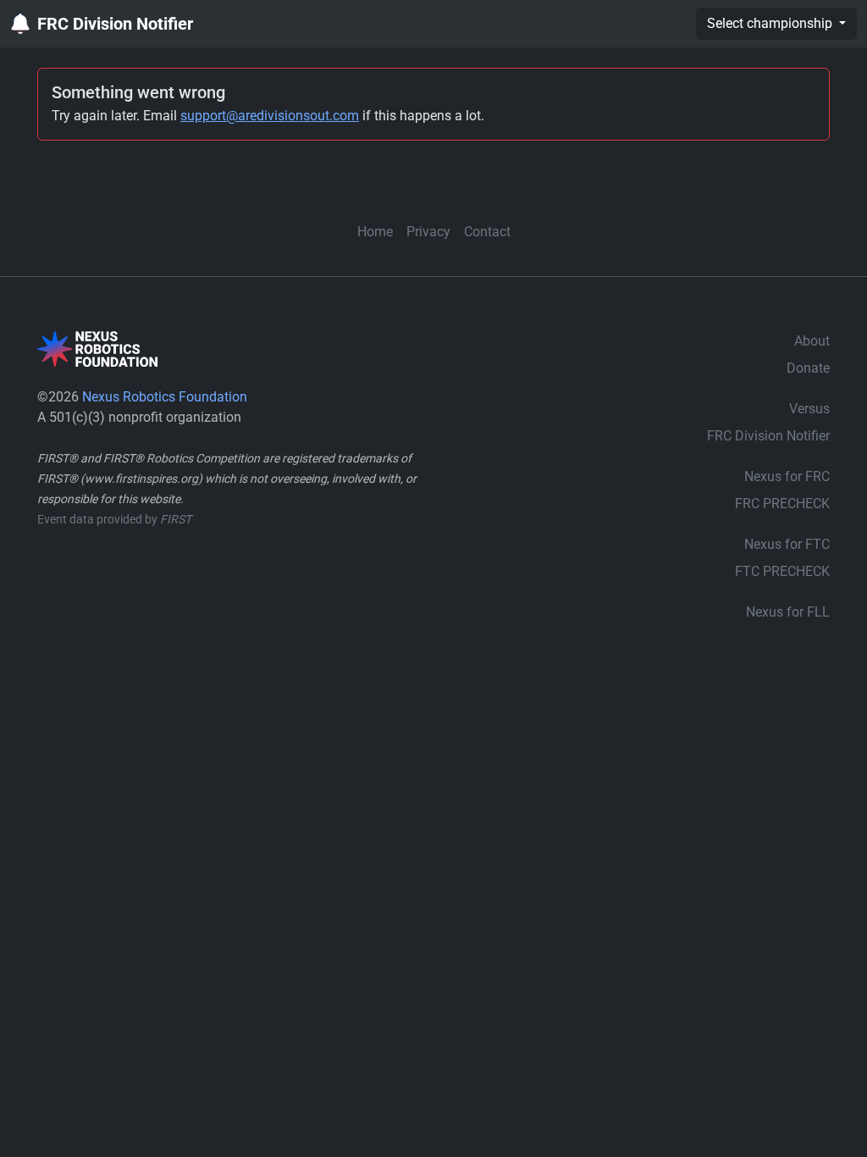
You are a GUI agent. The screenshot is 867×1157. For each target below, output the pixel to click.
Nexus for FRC (787, 476)
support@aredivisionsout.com (269, 116)
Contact (487, 232)
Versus (809, 409)
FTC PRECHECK (782, 571)
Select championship (771, 23)
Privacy (428, 232)
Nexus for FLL (788, 612)
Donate (808, 368)
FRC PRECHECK (782, 503)
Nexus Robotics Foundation (164, 397)
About (812, 341)
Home (375, 232)
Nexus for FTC (787, 544)
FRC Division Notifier (115, 24)
